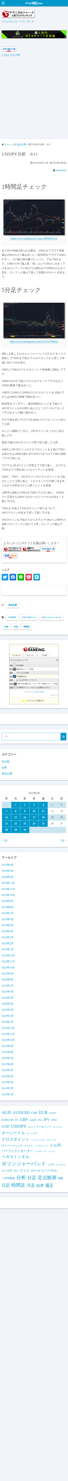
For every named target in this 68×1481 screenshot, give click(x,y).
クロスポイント (29, 617)
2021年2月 (8, 1088)
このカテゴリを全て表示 (34, 692)
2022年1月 (8, 1021)
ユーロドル (60, 1164)
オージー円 (31, 1133)
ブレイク (51, 1151)
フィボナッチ (40, 1151)
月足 (31, 1185)
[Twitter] (5, 577)
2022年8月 (8, 979)
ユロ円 (51, 1164)
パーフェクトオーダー (17, 1151)
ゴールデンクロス (38, 1140)
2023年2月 (8, 943)
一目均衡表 (8, 1178)
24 (34, 823)
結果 (4, 767)
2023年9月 (8, 901)
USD (5, 1126)
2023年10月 (8, 895)
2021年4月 (8, 1076)
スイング (51, 1139)
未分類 (6, 761)
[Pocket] (28, 577)
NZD (54, 1119)
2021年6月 (8, 1064)
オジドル (57, 1127)
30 (24, 829)
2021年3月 (8, 1082)
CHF (34, 1113)
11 (43, 811)
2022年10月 (8, 967)
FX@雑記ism (34, 3)
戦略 (60, 1178)
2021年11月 (8, 1034)
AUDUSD (21, 1112)
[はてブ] (36, 577)
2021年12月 (8, 1028)
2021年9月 (8, 1046)
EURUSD (8, 1119)
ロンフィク (21, 1170)
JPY (46, 1119)
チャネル (28, 1146)
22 (15, 823)
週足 (49, 1185)
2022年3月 (8, 1009)
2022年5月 (8, 997)
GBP (24, 1119)
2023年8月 (8, 907)
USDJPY (12, 617)
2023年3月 (8, 937)
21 (6, 823)
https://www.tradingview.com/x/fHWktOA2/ (34, 238)
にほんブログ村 (11, 55)
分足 (16, 626)
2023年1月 (8, 949)
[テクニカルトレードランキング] (18, 17)
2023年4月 (8, 931)
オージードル (13, 1133)
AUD (6, 1112)
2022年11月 (8, 961)
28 (6, 829)
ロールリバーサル (44, 1170)
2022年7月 (8, 985)
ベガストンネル (15, 1157)
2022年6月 (8, 991)
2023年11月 (8, 889)
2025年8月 (8, 864)
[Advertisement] (34, 100)
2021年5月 (8, 1070)
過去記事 (12, 605)
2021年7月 (8, 1058)
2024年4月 (8, 877)
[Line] (20, 577)
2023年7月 (8, 913)
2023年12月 (8, 882)
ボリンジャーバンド (51, 617)
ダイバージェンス (12, 1145)
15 (15, 817)
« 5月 (5, 840)
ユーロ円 (7, 1170)
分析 (6, 626)
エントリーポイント (40, 1126)
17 (34, 817)
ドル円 (55, 1145)
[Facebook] (13, 577)
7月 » (63, 840)
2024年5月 (8, 870)
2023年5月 (8, 925)
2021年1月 (8, 1094)
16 (24, 817)
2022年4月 (8, 1003)
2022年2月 (8, 1015)
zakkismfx (61, 170)
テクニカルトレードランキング (18, 21)
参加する (54, 695)
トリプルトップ (41, 1146)
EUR (43, 1112)
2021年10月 (8, 1040)
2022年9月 (8, 973)
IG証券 (32, 1120)
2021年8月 (8, 1052)
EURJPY (52, 1113)
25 (43, 823)
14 (6, 817)
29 (15, 829)
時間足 (26, 626)
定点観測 (47, 1177)
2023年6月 (8, 919)
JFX (40, 1120)
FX (16, 1119)
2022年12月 (8, 955)
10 (34, 811)
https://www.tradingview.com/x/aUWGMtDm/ (34, 341)
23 (24, 823)
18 (43, 817)
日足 (6, 1185)
